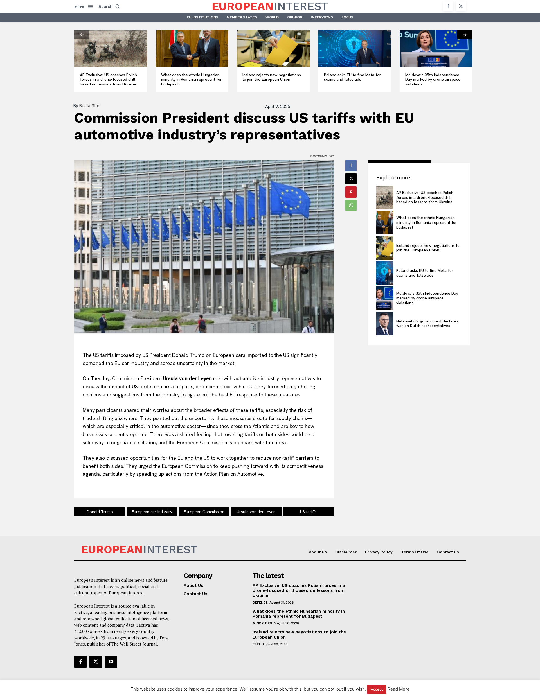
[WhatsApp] (351, 205)
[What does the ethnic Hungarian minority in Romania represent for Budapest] (192, 48)
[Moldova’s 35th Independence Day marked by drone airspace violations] (436, 48)
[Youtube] (111, 662)
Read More (399, 689)
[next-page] (464, 34)
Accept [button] (377, 689)
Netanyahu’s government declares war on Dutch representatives (427, 323)
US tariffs (308, 511)
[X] (461, 6)
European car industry (152, 511)
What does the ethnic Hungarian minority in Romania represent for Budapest (191, 79)
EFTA (257, 644)
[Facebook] (448, 6)
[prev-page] (81, 34)
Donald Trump (100, 511)
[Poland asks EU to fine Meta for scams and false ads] (354, 48)
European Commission (204, 511)
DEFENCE (260, 602)
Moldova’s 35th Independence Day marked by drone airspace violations (432, 79)
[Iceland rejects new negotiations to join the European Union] (273, 48)
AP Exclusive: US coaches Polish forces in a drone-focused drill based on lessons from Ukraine (108, 79)
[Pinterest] (351, 192)
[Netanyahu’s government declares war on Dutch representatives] (384, 323)
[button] (110, 6)
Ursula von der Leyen (256, 511)
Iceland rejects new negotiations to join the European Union (271, 77)
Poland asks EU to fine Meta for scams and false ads (352, 77)
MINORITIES (262, 623)
